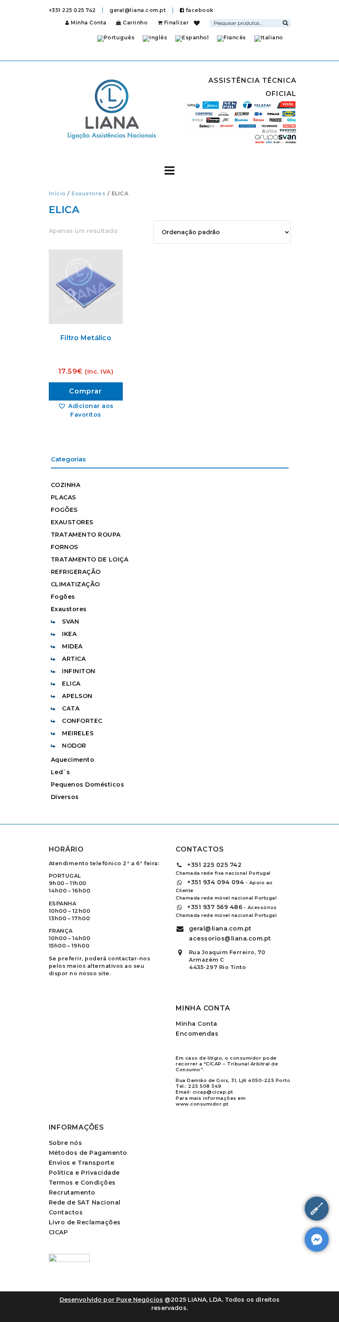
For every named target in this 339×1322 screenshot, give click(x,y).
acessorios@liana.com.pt (230, 938)
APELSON (77, 696)
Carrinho (135, 22)
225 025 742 (214, 865)
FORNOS (64, 547)
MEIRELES (77, 733)
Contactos (66, 1212)
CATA (70, 708)
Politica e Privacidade (84, 1172)
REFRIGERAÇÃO (76, 572)
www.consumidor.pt (202, 1104)
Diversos (65, 797)
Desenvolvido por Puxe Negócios (111, 1299)
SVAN (70, 621)
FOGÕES (64, 509)
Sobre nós (65, 1143)
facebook (199, 10)
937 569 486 (214, 907)
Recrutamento (72, 1192)
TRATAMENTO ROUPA (86, 534)
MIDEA (72, 646)
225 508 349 (205, 1086)
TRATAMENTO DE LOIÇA (90, 559)
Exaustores (88, 193)
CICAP (58, 1232)
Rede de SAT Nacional (85, 1202)
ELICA (71, 683)
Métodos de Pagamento (88, 1152)
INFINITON (78, 671)
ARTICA (74, 658)
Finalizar (175, 22)
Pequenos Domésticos (87, 784)
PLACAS (63, 497)
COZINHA (66, 485)
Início (57, 193)
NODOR (74, 745)
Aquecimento (73, 759)
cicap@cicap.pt (213, 1092)
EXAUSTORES (72, 522)
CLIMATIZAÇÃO (75, 584)
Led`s (60, 772)
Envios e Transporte (82, 1162)
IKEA (69, 634)
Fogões (63, 596)
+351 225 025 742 (72, 10)
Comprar (85, 391)
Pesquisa (286, 22)
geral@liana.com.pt (138, 10)
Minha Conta (88, 22)
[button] (86, 410)
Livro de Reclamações (85, 1222)
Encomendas (197, 1033)
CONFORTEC (82, 721)
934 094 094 (215, 882)
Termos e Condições (82, 1182)
